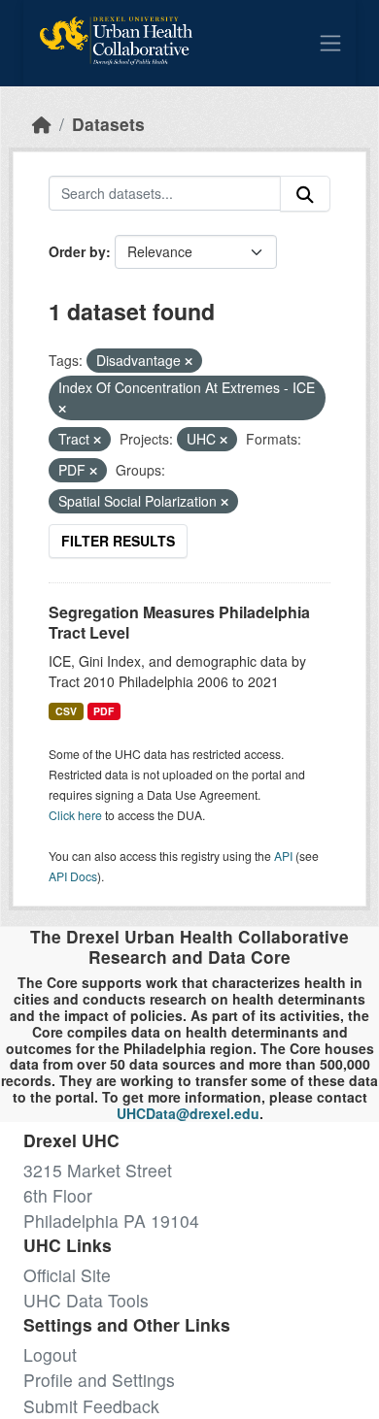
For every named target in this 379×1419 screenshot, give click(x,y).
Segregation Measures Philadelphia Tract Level (179, 622)
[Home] (42, 124)
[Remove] (188, 361)
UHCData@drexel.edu (188, 1113)
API (283, 855)
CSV (66, 711)
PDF (103, 711)
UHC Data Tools (86, 1300)
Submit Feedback (91, 1406)
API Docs (73, 876)
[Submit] (305, 194)
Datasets (108, 124)
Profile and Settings (99, 1380)
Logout (50, 1354)
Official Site (67, 1275)
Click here (75, 815)
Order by (77, 251)
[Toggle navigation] (330, 42)
